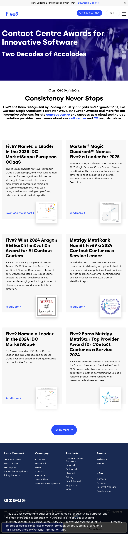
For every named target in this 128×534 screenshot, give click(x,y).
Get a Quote (11, 463)
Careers (101, 479)
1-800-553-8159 (91, 13)
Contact (39, 471)
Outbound (71, 469)
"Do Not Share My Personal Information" (35, 529)
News (38, 467)
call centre (77, 118)
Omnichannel (73, 481)
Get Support (10, 467)
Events (100, 463)
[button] (125, 3)
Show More (62, 429)
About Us (40, 459)
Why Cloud (72, 485)
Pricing (69, 477)
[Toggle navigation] (125, 14)
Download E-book (88, 3)
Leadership (41, 463)
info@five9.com (12, 475)
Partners (101, 483)
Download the (18, 213)
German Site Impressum (48, 483)
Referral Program (106, 487)
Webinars (102, 459)
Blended (70, 473)
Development (104, 491)
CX (96, 118)
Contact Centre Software (75, 460)
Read (76, 213)
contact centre (58, 114)
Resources (41, 475)
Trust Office (41, 479)
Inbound (70, 465)
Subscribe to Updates (16, 471)
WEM (68, 489)
